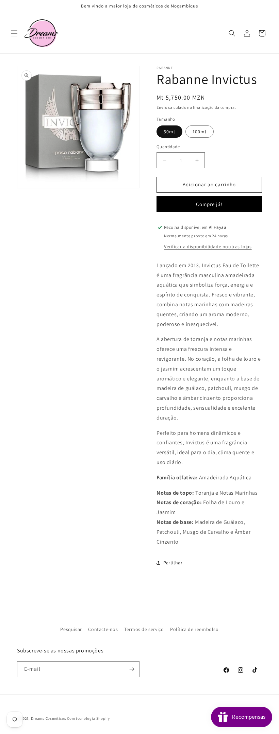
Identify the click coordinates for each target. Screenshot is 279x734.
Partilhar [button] (172, 563)
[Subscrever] (131, 669)
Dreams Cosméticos (48, 718)
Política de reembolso (194, 629)
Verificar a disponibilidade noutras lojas (208, 246)
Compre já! (209, 204)
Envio (162, 107)
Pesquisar (71, 629)
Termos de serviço (144, 629)
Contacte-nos (103, 629)
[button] (14, 33)
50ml (169, 132)
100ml (200, 132)
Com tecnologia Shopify (88, 718)
